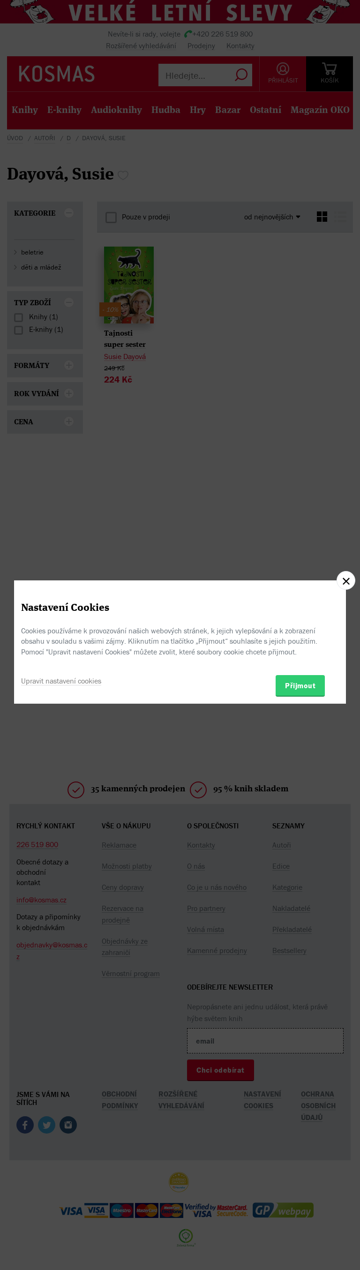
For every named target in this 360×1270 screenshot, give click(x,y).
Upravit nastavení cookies (61, 680)
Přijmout (300, 685)
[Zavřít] (346, 580)
